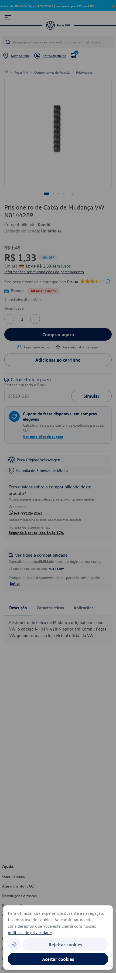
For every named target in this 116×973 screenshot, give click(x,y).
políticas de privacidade (30, 932)
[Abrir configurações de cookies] (14, 944)
